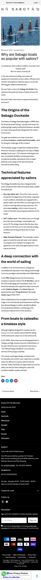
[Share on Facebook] (3, 380)
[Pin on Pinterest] (16, 380)
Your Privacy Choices (18, 573)
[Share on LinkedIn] (11, 380)
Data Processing (10, 557)
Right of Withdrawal (19, 555)
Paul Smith (4, 416)
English (36, 2)
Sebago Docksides (7, 333)
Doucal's (4, 434)
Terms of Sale (6, 555)
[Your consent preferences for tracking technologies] (37, 576)
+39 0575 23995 (9, 465)
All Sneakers (5, 438)
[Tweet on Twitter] (7, 380)
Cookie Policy (22, 557)
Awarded (4, 425)
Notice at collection (11, 577)
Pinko (3, 429)
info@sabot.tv (6, 470)
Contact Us (32, 557)
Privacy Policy (16, 526)
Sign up (33, 520)
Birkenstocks (5, 420)
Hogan (3, 411)
